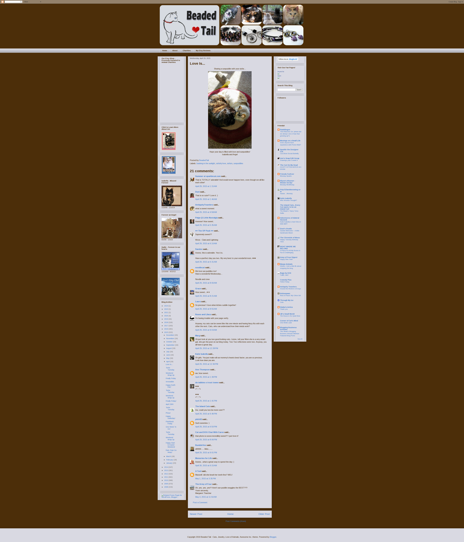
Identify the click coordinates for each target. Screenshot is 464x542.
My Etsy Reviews (203, 51)
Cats (282, 302)
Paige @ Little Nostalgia (206, 218)
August (169, 348)
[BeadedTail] (278, 74)
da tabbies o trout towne (207, 383)
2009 (166, 484)
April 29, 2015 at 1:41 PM (206, 401)
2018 (166, 322)
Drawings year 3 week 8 (288, 160)
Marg (197, 336)
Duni (197, 192)
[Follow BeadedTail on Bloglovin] (288, 60)
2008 (166, 487)
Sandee (199, 249)
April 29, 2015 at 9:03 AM (206, 330)
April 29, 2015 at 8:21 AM (206, 296)
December (170, 335)
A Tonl (198, 471)
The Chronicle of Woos (290, 238)
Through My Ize (286, 300)
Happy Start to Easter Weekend (170, 445)
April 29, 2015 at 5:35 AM (206, 225)
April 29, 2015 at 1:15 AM (206, 186)
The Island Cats (202, 406)
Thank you (284, 309)
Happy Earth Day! (170, 386)
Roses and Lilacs (203, 314)
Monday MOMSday (287, 185)
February (170, 460)
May (168, 358)
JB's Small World (287, 314)
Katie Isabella (201, 354)
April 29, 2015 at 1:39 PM (206, 377)
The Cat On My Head (289, 165)
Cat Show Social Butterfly (289, 153)
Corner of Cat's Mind (289, 321)
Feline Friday (284, 282)
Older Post (264, 514)
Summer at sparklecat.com (208, 176)
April (168, 362)
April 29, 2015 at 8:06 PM (206, 440)
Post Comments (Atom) (236, 521)
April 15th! (170, 404)
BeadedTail (281, 71)
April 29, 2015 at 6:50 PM (206, 427)
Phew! (168, 413)
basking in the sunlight (206, 163)
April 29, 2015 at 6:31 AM (206, 262)
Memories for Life (203, 458)
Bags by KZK (285, 273)
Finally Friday (171, 378)
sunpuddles (238, 163)
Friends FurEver (287, 174)
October (169, 342)
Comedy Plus (285, 280)
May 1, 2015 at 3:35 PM (205, 479)
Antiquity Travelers (288, 287)
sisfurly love (221, 163)
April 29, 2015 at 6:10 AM (206, 243)
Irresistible (170, 382)
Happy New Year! (286, 259)
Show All (299, 339)
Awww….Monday (286, 193)
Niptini (279, 76)
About (175, 51)
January (169, 463)
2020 (166, 316)
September (170, 345)
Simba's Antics (286, 307)
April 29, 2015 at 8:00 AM (206, 283)
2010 (166, 480)
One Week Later (286, 323)
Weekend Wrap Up (170, 374)
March (168, 456)
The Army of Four (203, 484)
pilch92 (198, 419)
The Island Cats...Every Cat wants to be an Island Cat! (290, 207)
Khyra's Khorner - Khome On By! (287, 182)
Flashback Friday (170, 423)
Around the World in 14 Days (290, 289)
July (168, 352)
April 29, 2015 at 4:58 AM (206, 212)
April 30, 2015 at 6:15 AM (206, 465)
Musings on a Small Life (290, 141)
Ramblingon (285, 130)
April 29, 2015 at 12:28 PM (206, 348)
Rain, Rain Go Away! (171, 451)
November (170, 338)
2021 (166, 312)
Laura (198, 302)
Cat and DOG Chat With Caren (209, 432)
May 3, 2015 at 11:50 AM (206, 497)
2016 (166, 329)
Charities (187, 51)
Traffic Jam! (284, 275)
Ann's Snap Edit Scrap (289, 158)
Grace (198, 289)
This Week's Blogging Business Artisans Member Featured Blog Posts (289, 333)
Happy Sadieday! (170, 417)
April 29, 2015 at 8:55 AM (206, 309)
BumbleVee (200, 445)
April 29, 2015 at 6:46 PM (206, 414)
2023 (166, 309)
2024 (166, 306)
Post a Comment (200, 502)
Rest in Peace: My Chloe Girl (290, 295)
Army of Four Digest (288, 257)
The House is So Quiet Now (290, 316)
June (168, 355)
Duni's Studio (286, 229)
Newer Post (196, 514)
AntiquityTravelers (204, 205)
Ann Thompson (202, 370)
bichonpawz (285, 293)
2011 (166, 477)
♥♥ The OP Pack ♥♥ (204, 231)
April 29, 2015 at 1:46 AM (206, 199)
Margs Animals (286, 264)
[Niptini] (278, 78)
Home (164, 51)
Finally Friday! (171, 401)
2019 (166, 319)
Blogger (273, 537)
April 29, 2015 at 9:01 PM (206, 453)
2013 (166, 470)
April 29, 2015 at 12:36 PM (206, 364)
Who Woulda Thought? (288, 200)
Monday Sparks (286, 176)
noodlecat (200, 268)
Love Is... (169, 364)
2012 (166, 474)
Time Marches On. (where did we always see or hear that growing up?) (290, 134)
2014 (166, 467)
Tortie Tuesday (170, 369)
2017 (166, 326)
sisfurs (229, 163)
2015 (166, 332)
